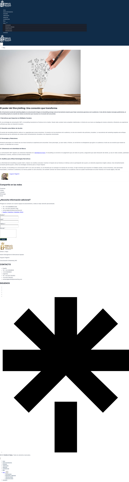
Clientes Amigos (8, 28)
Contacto (5, 32)
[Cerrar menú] (0, 458)
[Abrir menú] (1, 44)
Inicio (4, 10)
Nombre (2, 215)
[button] (64, 188)
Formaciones (8, 25)
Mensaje (2, 228)
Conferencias (6, 19)
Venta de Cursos (8, 30)
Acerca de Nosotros (8, 11)
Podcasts (5, 13)
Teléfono (2, 223)
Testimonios (6, 15)
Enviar (3, 239)
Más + (4, 472)
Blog (4, 21)
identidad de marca (40, 152)
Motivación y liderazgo (9, 26)
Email (2, 219)
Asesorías (5, 17)
